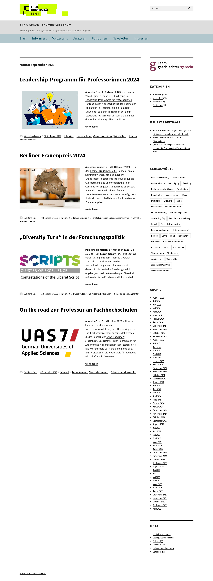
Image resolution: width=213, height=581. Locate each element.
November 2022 (160, 456)
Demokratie (156, 195)
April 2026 (157, 311)
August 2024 (158, 382)
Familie (179, 200)
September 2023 (160, 420)
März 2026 (157, 315)
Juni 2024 (157, 389)
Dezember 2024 (160, 368)
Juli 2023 (156, 427)
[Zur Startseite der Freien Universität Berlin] (44, 10)
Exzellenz (86, 293)
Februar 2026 (158, 318)
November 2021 (160, 498)
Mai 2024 (156, 392)
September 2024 (160, 378)
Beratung (187, 183)
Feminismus (156, 206)
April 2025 (157, 354)
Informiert (39, 38)
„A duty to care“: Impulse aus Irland (168, 144)
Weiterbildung (119, 136)
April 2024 (157, 396)
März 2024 (157, 399)
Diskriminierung (172, 195)
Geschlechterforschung (179, 218)
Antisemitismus (158, 183)
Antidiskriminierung (160, 177)
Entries (158, 541)
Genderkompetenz (178, 212)
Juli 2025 (156, 343)
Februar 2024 (158, 403)
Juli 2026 (156, 301)
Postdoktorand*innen (173, 241)
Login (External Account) (164, 537)
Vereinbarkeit (157, 259)
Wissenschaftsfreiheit (161, 270)
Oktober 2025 (159, 333)
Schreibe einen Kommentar (126, 293)
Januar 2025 (158, 364)
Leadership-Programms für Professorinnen (108, 100)
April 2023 (157, 438)
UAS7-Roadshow (115, 337)
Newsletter (120, 38)
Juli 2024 (156, 385)
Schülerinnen (178, 247)
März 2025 (157, 357)
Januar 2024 (158, 406)
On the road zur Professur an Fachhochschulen (78, 310)
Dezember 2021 (160, 494)
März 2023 (157, 442)
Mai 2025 (156, 350)
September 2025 (160, 336)
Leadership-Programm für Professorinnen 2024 (79, 79)
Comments (160, 544)
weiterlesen (91, 126)
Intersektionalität (181, 230)
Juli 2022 (156, 470)
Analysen (79, 38)
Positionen (99, 38)
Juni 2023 (157, 431)
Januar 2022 (158, 491)
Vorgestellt (60, 38)
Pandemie (155, 241)
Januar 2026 (158, 322)
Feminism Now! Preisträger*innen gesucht (172, 130)
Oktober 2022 (159, 459)
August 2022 (158, 466)
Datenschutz (159, 551)
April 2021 (157, 508)
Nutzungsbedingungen (163, 548)
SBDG (166, 247)
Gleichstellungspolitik (99, 218)
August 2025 (158, 339)
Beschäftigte (183, 189)
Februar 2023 (158, 445)
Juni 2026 (157, 304)
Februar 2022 (158, 487)
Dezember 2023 (160, 410)
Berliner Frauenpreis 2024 (52, 155)
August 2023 (158, 424)
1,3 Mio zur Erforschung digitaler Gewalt (171, 134)
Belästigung (173, 183)
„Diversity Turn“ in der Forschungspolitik (72, 237)
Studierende (172, 253)
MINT (172, 235)
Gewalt (154, 224)
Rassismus (156, 247)
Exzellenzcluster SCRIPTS (113, 253)
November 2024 (160, 371)
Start (23, 38)
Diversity (77, 293)
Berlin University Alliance (162, 189)
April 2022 (157, 480)
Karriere (154, 235)
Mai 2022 (156, 477)
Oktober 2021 (159, 501)
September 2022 (160, 463)
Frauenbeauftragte (173, 206)
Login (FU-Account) (162, 534)
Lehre (164, 235)
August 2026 (158, 297)
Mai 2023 (156, 434)
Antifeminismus (179, 177)
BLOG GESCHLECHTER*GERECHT (45, 25)
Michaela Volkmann (32, 136)
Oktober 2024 (159, 375)
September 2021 (160, 505)
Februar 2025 (158, 361)
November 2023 (160, 413)
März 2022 (157, 484)
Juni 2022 (157, 473)
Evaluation (156, 200)
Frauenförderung (84, 136)
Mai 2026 (156, 308)
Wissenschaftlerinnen (102, 136)
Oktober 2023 (159, 417)
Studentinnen (157, 253)
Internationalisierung (160, 230)
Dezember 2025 (160, 325)
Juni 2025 (157, 347)
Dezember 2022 (160, 452)
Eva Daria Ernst (30, 218)
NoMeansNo (184, 235)
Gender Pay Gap (158, 218)
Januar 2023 (158, 449)
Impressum (142, 38)
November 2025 (160, 329)
